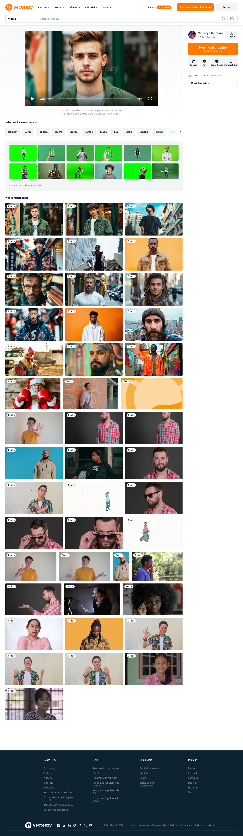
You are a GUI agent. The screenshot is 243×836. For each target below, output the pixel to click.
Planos (152, 7)
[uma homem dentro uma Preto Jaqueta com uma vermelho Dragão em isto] (34, 254)
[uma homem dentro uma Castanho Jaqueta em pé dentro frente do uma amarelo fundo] (154, 254)
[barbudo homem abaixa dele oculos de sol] (34, 533)
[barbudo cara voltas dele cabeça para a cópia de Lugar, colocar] (154, 428)
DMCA (96, 773)
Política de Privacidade (181, 825)
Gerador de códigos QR (56, 809)
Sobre (143, 777)
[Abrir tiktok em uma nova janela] (80, 825)
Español (192, 773)
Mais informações (200, 83)
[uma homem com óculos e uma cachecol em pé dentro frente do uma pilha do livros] (34, 289)
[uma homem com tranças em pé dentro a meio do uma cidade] (154, 289)
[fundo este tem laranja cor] (152, 393)
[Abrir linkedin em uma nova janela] (69, 825)
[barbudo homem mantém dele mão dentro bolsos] (94, 428)
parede (89, 131)
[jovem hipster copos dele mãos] (33, 599)
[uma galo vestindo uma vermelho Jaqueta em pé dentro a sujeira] (34, 359)
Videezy (47, 777)
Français (192, 787)
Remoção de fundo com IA (58, 804)
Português (194, 777)
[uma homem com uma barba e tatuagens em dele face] (94, 359)
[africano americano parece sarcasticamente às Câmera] (153, 599)
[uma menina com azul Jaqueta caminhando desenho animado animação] (94, 498)
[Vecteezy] (19, 7)
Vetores (42, 7)
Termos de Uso (159, 825)
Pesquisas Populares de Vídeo (106, 799)
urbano (143, 131)
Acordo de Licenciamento (107, 768)
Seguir (231, 36)
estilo (129, 131)
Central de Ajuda (149, 768)
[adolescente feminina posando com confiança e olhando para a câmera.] (34, 704)
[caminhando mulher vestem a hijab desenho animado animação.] (154, 533)
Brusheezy (49, 768)
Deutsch (192, 782)
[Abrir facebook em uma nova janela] (58, 825)
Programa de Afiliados (105, 777)
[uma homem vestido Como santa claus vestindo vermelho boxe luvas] (32, 393)
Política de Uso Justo (205, 825)
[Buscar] (223, 19)
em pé (58, 131)
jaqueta (43, 131)
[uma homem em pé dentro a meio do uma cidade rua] (154, 219)
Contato (144, 773)
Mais (105, 7)
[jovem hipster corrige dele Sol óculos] (94, 533)
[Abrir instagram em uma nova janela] (64, 825)
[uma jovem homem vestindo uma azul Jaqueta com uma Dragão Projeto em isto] (34, 324)
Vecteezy (48, 773)
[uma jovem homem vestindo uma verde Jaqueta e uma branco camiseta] (94, 219)
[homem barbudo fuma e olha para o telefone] (92, 599)
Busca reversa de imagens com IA (58, 799)
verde (28, 131)
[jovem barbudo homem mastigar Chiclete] (154, 498)
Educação (48, 787)
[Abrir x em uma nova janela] (85, 825)
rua (116, 131)
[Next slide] (177, 132)
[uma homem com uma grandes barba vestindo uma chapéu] (154, 324)
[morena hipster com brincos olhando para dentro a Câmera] (154, 463)
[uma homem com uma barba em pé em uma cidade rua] (94, 289)
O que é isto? (215, 75)
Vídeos (73, 7)
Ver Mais (165, 171)
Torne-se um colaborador (147, 784)
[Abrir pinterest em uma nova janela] (74, 825)
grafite (73, 131)
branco (159, 131)
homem (12, 131)
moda (103, 131)
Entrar (226, 7)
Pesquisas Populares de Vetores (106, 784)
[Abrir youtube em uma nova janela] (90, 825)
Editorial (90, 7)
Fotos (58, 7)
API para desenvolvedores (57, 792)
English (192, 768)
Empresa (48, 782)
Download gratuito (213, 48)
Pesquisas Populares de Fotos (106, 792)
